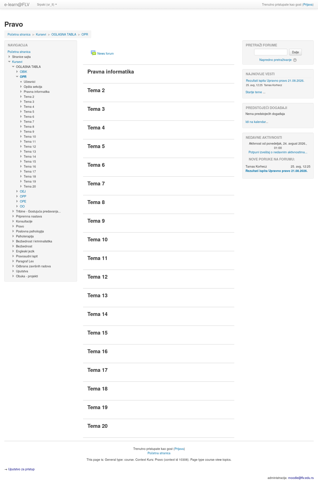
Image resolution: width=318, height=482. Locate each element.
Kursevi (17, 61)
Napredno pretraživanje (275, 59)
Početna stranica (19, 51)
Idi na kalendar (256, 121)
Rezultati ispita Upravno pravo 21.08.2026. (275, 80)
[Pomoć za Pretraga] (294, 59)
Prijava (308, 4)
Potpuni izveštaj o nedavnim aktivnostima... (278, 152)
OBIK (23, 71)
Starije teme (254, 92)
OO (22, 206)
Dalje (295, 52)
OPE (23, 201)
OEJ (23, 191)
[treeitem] (41, 51)
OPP (23, 196)
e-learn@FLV (16, 4)
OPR (23, 76)
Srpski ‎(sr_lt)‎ (45, 4)
